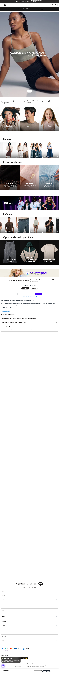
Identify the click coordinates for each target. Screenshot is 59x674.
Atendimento (4, 636)
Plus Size (3, 606)
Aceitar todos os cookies (46, 671)
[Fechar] (57, 671)
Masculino (3, 595)
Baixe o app (4, 632)
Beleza (3, 610)
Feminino (3, 591)
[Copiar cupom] (41, 1)
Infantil (3, 599)
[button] (50, 5)
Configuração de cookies (37, 671)
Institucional (4, 621)
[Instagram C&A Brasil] (24, 587)
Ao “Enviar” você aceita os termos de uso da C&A (29, 294)
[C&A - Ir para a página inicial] (5, 4)
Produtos (3, 625)
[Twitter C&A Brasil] (32, 587)
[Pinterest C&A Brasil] (29, 587)
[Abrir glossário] (31, 616)
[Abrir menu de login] (52, 5)
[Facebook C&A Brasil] (35, 587)
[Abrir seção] (31, 591)
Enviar (38, 291)
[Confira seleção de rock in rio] (29, 207)
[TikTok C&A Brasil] (26, 587)
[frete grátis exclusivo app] (29, 10)
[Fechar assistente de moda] (19, 658)
